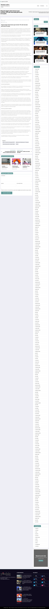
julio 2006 (36, 436)
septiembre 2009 (37, 390)
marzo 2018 (37, 214)
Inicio (38, 5)
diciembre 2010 (37, 365)
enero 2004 (37, 488)
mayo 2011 (36, 356)
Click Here (40, 560)
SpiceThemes (43, 607)
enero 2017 (37, 239)
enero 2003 (37, 509)
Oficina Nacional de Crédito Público (9, 144)
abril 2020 (36, 186)
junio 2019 (36, 195)
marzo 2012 (37, 340)
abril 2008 (36, 408)
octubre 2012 (37, 328)
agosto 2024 (37, 111)
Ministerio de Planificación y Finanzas (22, 142)
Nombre (2, 183)
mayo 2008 (37, 406)
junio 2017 (36, 230)
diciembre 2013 (37, 303)
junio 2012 (36, 335)
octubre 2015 (37, 264)
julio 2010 (36, 374)
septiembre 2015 (37, 266)
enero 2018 (37, 218)
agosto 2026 (37, 69)
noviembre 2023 (37, 127)
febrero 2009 (37, 399)
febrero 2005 (37, 465)
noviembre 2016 (37, 243)
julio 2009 (36, 392)
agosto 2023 (37, 133)
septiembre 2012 (37, 330)
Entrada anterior (13, 150)
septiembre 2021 (37, 168)
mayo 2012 (36, 337)
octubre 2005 (37, 450)
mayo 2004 (37, 481)
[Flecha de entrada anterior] (1, 151)
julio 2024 (36, 113)
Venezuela (36, 546)
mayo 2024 (37, 117)
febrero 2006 (37, 445)
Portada (30, 11)
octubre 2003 (37, 493)
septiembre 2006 (38, 433)
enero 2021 (37, 177)
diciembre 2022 (37, 147)
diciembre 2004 (37, 468)
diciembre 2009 (37, 385)
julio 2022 (36, 156)
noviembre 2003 (37, 491)
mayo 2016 (36, 253)
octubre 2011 (37, 349)
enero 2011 (36, 363)
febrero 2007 (37, 426)
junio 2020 (36, 182)
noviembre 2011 (37, 347)
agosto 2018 (37, 207)
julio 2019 (36, 193)
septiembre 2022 (37, 152)
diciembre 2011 (37, 346)
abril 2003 (36, 504)
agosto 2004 (37, 475)
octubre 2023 (37, 129)
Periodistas (4, 165)
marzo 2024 (37, 120)
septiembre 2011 (37, 351)
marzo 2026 (37, 78)
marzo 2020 (37, 188)
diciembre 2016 (37, 241)
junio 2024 (36, 115)
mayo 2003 (37, 502)
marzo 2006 (37, 443)
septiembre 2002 (37, 516)
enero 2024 (37, 124)
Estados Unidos (37, 537)
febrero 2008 (37, 411)
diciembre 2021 (37, 163)
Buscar (36, 19)
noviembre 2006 (37, 429)
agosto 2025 (37, 90)
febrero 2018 (37, 216)
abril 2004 (36, 482)
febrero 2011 (37, 362)
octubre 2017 (37, 223)
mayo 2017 (36, 232)
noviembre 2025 (37, 85)
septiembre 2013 (37, 308)
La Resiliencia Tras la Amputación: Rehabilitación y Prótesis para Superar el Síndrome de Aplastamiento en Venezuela (26, 167)
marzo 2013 (37, 319)
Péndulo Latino (5, 5)
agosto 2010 (37, 372)
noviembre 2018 (37, 202)
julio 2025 (36, 92)
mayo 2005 (37, 459)
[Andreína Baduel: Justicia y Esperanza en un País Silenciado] (16, 161)
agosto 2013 (37, 310)
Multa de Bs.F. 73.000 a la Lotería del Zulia (23, 152)
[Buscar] (47, 6)
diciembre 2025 (37, 83)
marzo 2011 (37, 360)
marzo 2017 (37, 236)
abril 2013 (36, 317)
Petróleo (36, 540)
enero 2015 (37, 280)
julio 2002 (36, 520)
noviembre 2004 (37, 470)
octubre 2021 (37, 166)
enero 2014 (37, 301)
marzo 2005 (37, 463)
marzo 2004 (37, 484)
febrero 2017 (37, 237)
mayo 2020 (37, 184)
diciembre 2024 (37, 104)
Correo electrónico (19, 183)
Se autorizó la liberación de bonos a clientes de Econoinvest (9, 152)
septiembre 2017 (37, 225)
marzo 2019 (37, 200)
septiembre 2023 (37, 131)
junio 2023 (36, 136)
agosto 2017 (37, 227)
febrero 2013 (37, 321)
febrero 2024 (37, 122)
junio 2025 (36, 94)
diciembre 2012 (37, 324)
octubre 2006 (37, 431)
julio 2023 (36, 134)
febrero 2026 (37, 79)
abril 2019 (36, 198)
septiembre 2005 (38, 452)
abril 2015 (36, 275)
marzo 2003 (37, 505)
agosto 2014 (37, 289)
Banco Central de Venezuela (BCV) (9, 142)
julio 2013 (36, 312)
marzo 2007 (37, 424)
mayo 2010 (36, 378)
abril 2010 (36, 379)
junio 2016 (36, 252)
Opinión (36, 539)
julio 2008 (36, 404)
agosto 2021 (37, 170)
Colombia (36, 530)
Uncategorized (37, 544)
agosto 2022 (37, 154)
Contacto (42, 5)
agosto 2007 (37, 420)
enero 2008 (37, 413)
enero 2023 (37, 145)
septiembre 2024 (38, 110)
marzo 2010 (37, 381)
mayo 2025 (37, 95)
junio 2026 (36, 72)
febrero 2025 (37, 101)
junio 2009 (36, 394)
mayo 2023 (37, 138)
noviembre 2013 (37, 305)
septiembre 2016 (37, 246)
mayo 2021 (36, 175)
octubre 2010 (37, 369)
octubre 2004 (37, 472)
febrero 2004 (37, 486)
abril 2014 (36, 296)
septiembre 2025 (37, 88)
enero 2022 (37, 161)
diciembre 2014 (37, 282)
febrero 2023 (37, 143)
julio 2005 (36, 456)
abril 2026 (36, 76)
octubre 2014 (37, 285)
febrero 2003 (37, 507)
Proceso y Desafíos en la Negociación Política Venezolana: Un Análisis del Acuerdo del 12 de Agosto (40, 33)
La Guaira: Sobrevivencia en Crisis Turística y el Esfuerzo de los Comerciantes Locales (5, 167)
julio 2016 (36, 250)
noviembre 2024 (37, 106)
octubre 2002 (37, 514)
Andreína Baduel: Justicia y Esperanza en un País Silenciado (15, 167)
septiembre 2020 (37, 181)
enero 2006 (37, 447)
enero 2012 (37, 344)
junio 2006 (36, 438)
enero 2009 (37, 401)
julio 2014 (36, 291)
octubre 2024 (37, 108)
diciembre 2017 (37, 220)
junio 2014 (36, 292)
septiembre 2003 (37, 495)
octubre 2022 (37, 150)
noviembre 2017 (37, 221)
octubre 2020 (37, 179)
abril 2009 (36, 397)
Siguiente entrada (20, 150)
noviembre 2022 (37, 149)
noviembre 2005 (37, 449)
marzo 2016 (37, 257)
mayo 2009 (37, 395)
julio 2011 (36, 353)
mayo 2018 (36, 211)
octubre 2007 (37, 417)
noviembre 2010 (37, 367)
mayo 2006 (37, 440)
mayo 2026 (37, 74)
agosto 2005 (37, 454)
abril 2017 (36, 234)
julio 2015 (36, 269)
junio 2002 (36, 521)
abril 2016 (36, 255)
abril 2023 (36, 140)
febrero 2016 (37, 259)
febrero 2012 (37, 342)
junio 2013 (36, 314)
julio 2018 (36, 209)
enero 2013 (37, 323)
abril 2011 (36, 358)
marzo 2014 (37, 298)
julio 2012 (36, 333)
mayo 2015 (36, 273)
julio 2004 (36, 477)
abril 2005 (36, 461)
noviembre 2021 (37, 165)
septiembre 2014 (37, 287)
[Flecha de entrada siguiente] (31, 151)
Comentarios (3, 175)
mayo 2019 (36, 197)
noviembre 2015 (37, 262)
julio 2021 (36, 172)
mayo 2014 (37, 294)
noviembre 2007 (37, 415)
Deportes (36, 533)
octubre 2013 (37, 307)
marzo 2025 (37, 99)
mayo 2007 (37, 422)
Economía (36, 535)
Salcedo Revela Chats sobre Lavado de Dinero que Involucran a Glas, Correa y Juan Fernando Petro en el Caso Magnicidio (40, 61)
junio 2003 (36, 500)
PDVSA (17, 144)
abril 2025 (36, 97)
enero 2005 (37, 466)
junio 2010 (36, 376)
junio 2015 (36, 271)
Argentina (36, 528)
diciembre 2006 (37, 427)
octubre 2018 (37, 204)
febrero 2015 (37, 278)
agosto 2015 (37, 268)
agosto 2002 (37, 518)
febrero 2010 (37, 383)
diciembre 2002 (37, 511)
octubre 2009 (37, 388)
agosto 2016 (37, 248)
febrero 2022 (37, 159)
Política (36, 542)
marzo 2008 (37, 410)
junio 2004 (36, 479)
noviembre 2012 (37, 326)
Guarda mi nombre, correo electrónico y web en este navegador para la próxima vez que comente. (16, 190)
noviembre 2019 (37, 191)
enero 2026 (37, 81)
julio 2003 (36, 498)
